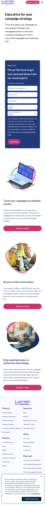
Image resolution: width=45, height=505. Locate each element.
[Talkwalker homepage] (22, 402)
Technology (6, 462)
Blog (24, 413)
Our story (26, 438)
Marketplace (6, 432)
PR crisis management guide (32, 472)
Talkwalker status (29, 424)
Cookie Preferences (31, 499)
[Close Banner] (41, 476)
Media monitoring (8, 420)
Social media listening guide (32, 464)
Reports (26, 416)
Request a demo (32, 2)
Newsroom (26, 446)
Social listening (7, 413)
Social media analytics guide (32, 468)
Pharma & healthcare (9, 458)
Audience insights (8, 424)
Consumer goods (7, 442)
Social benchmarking (8, 416)
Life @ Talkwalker (29, 442)
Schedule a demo (22, 228)
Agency (4, 466)
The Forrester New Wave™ (32, 460)
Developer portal (28, 428)
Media (4, 450)
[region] (23, 488)
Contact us (27, 450)
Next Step (14, 142)
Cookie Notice (35, 494)
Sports (4, 446)
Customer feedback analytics (11, 428)
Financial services (7, 454)
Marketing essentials (30, 420)
